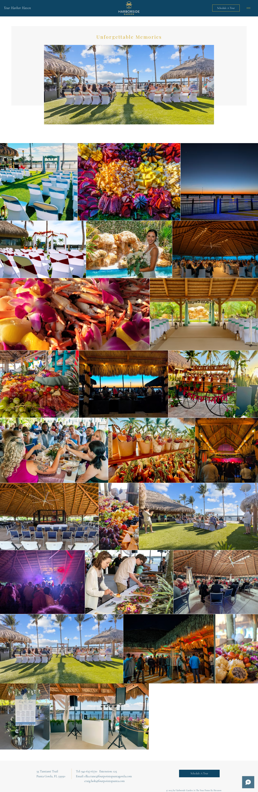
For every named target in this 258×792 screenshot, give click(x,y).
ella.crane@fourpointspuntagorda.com (108, 776)
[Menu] (248, 8)
